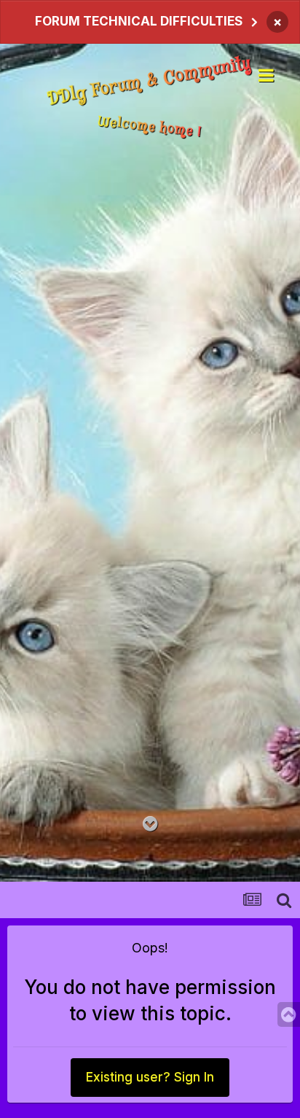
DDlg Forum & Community (150, 82)
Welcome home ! (150, 126)
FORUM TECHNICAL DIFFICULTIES (138, 21)
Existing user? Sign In (150, 1078)
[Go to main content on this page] (150, 824)
